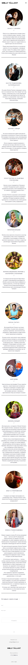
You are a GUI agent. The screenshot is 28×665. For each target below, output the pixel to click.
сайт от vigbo (14, 661)
